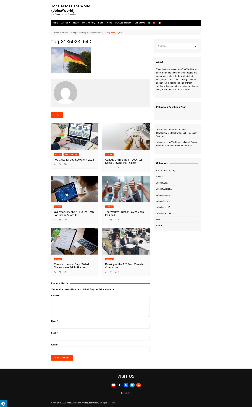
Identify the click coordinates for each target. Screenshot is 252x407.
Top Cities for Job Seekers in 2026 (74, 159)
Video (109, 23)
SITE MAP (126, 393)
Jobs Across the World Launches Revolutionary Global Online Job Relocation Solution (176, 132)
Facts (100, 23)
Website (55, 345)
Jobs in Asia (161, 183)
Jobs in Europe (163, 201)
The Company (88, 23)
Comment (56, 295)
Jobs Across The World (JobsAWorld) (70, 8)
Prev (58, 115)
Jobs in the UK (163, 207)
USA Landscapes (123, 23)
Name (54, 321)
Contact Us (140, 23)
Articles (64, 23)
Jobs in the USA (71, 154)
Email (54, 333)
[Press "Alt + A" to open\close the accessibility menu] (3, 403)
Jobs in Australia (164, 189)
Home (55, 23)
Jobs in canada (163, 195)
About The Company (165, 170)
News (76, 23)
